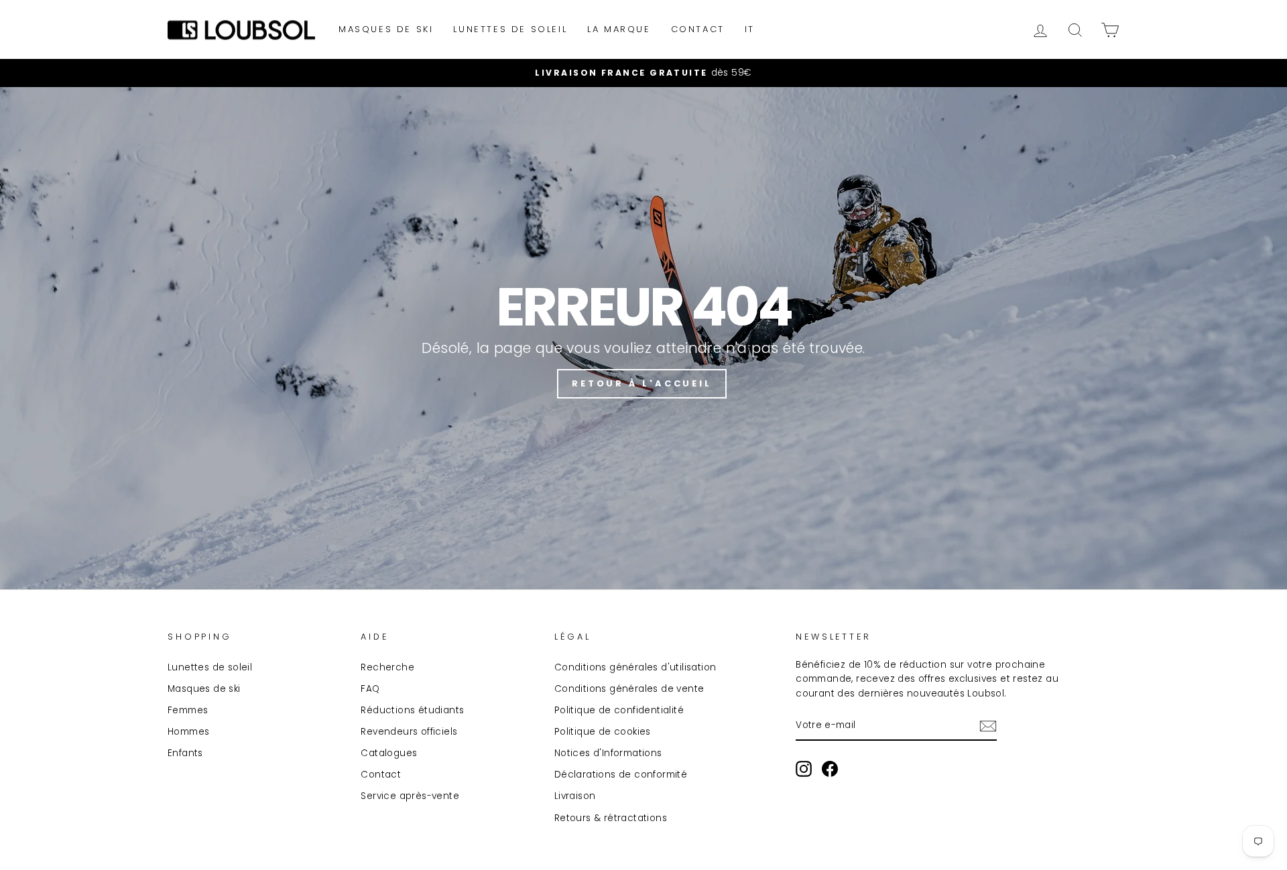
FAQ (370, 688)
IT (750, 29)
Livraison (575, 796)
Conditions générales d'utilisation (635, 667)
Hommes (188, 731)
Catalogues (389, 753)
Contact (698, 29)
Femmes (188, 710)
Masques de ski (386, 29)
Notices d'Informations (608, 753)
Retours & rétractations (610, 818)
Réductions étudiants (412, 710)
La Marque (618, 29)
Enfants (185, 753)
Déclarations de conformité (620, 774)
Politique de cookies (602, 731)
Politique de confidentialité (619, 710)
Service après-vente (410, 796)
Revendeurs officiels (409, 731)
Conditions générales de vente (629, 688)
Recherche (387, 667)
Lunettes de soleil (510, 29)
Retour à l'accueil (642, 383)
